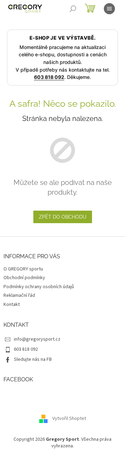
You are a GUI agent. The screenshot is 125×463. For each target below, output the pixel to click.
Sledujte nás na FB (33, 359)
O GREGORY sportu (23, 269)
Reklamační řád (19, 295)
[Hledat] (73, 9)
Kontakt (11, 304)
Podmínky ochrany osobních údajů (38, 286)
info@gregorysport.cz (37, 339)
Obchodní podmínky (24, 277)
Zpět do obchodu (62, 217)
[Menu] (109, 9)
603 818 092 (49, 77)
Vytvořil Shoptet (69, 418)
